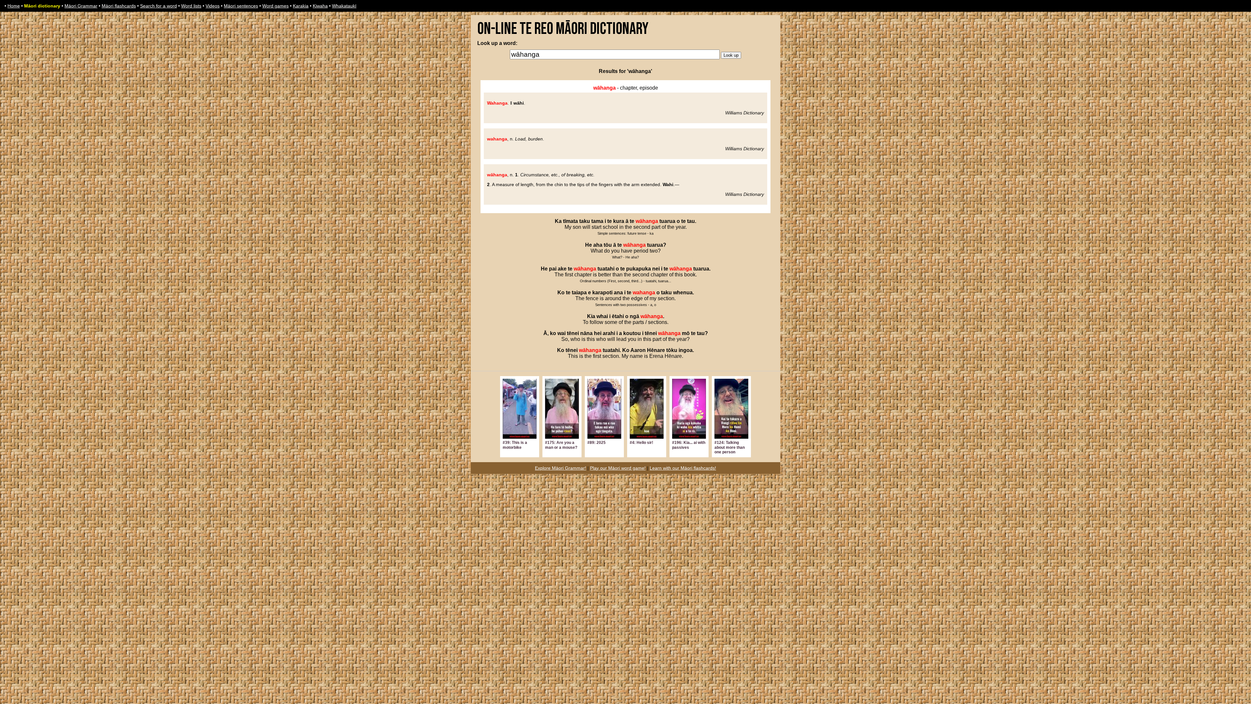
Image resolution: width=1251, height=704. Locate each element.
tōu (608, 245)
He (588, 245)
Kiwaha (320, 5)
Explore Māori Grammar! (560, 468)
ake (562, 268)
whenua (683, 292)
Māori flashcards (119, 5)
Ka (558, 221)
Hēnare (656, 350)
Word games (275, 5)
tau (691, 221)
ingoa (686, 350)
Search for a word (158, 5)
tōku (671, 350)
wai (561, 333)
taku (584, 221)
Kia (591, 316)
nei (656, 268)
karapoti (602, 292)
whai (602, 316)
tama (597, 221)
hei (597, 333)
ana (618, 292)
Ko (561, 292)
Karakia (301, 5)
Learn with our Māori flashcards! (683, 468)
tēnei (573, 333)
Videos (213, 5)
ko (553, 333)
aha (597, 245)
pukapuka (638, 268)
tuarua (667, 221)
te (609, 221)
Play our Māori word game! (618, 468)
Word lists (191, 5)
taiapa (579, 292)
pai (552, 268)
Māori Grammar (81, 5)
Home (13, 5)
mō (686, 333)
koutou (632, 333)
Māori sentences (241, 5)
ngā (634, 316)
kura (618, 221)
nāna (586, 333)
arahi (609, 333)
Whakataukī (344, 5)
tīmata (570, 221)
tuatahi (605, 268)
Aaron (638, 350)
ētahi (618, 316)
